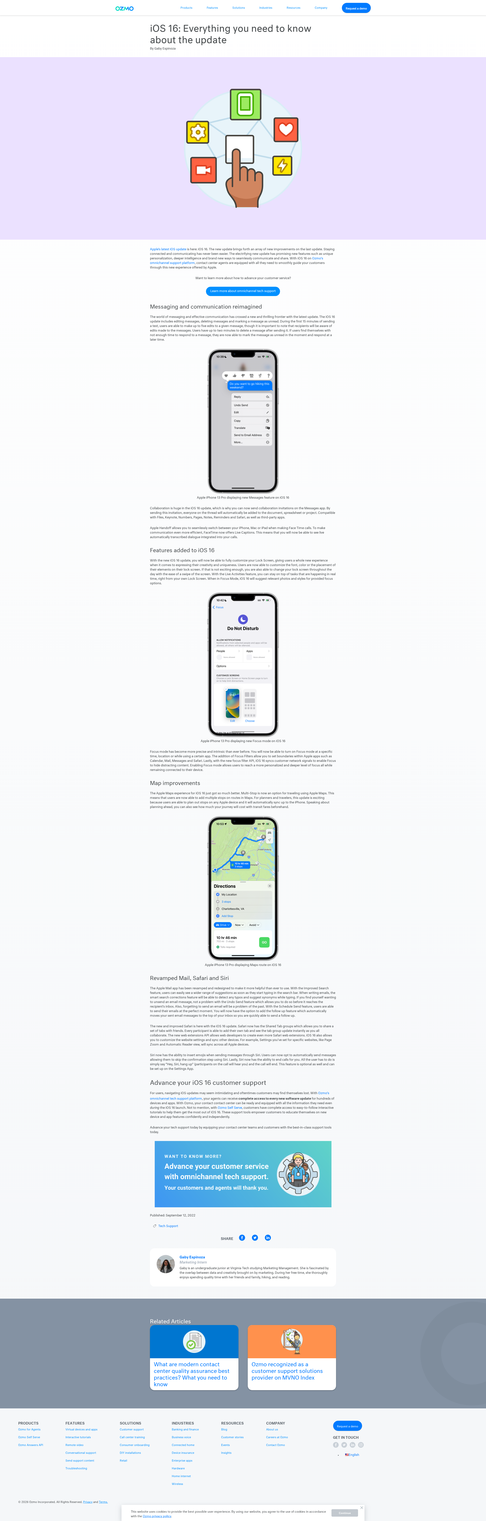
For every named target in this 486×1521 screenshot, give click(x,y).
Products (186, 8)
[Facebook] (336, 1447)
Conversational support (80, 1453)
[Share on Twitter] (255, 1239)
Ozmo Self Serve (230, 1108)
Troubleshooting (76, 1468)
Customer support (132, 1429)
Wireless (177, 1484)
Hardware (178, 1468)
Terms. (103, 1502)
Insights (226, 1453)
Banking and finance (185, 1429)
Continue (345, 1513)
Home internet (181, 1476)
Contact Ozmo (275, 1445)
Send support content (79, 1460)
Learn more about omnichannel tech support (243, 291)
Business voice (181, 1437)
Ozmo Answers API (30, 1445)
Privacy (87, 1502)
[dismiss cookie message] (361, 1507)
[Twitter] (344, 1447)
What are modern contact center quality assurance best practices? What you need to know (192, 1373)
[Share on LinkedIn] (268, 1239)
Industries (265, 8)
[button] (352, 1455)
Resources (293, 8)
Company (321, 8)
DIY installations (130, 1453)
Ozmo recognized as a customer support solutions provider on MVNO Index (287, 1370)
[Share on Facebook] (242, 1239)
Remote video (74, 1445)
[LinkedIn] (353, 1447)
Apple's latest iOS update (168, 249)
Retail (123, 1460)
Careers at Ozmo (277, 1437)
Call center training (132, 1437)
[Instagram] (361, 1447)
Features (212, 8)
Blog (224, 1429)
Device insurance (183, 1453)
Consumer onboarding (135, 1445)
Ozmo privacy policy (157, 1515)
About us (272, 1429)
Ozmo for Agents (29, 1429)
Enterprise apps (182, 1460)
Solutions (238, 8)
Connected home (183, 1445)
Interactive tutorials (78, 1437)
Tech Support (168, 1226)
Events (225, 1445)
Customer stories (232, 1437)
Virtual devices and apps (81, 1429)
